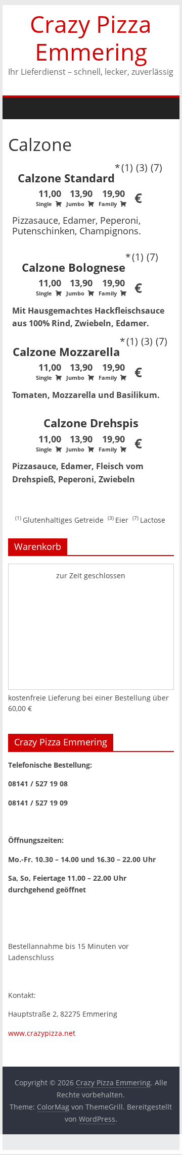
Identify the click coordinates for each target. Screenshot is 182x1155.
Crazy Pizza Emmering (91, 37)
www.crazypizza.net (41, 1033)
